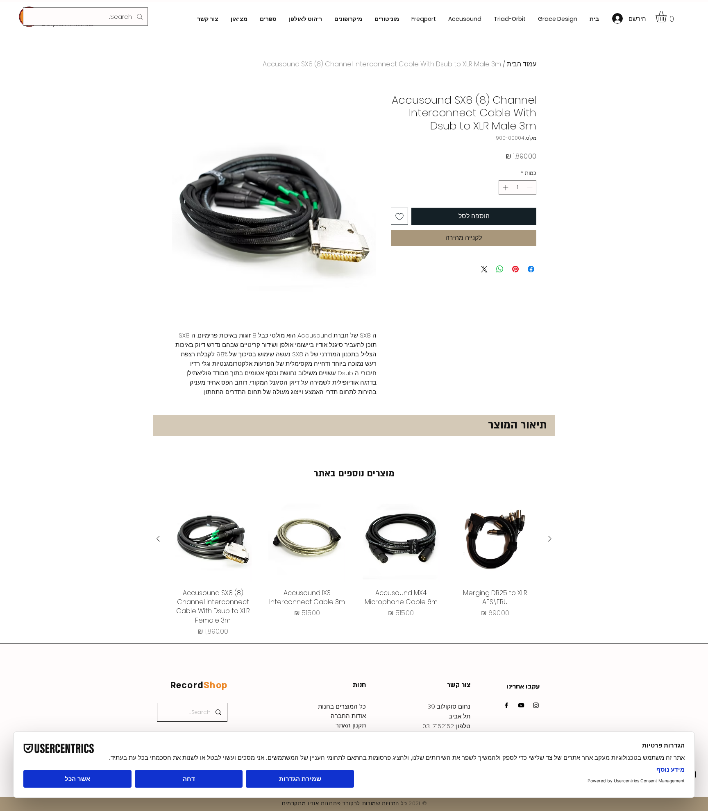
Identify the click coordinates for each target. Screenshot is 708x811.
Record (199, 685)
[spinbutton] (518, 188)
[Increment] (505, 188)
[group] (354, 566)
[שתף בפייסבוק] (531, 269)
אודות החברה (348, 715)
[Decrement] (531, 188)
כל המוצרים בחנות (342, 706)
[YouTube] (521, 705)
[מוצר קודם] (550, 539)
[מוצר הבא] (158, 539)
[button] (668, 16)
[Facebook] (506, 705)
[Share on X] (484, 269)
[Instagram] (536, 705)
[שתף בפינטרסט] (515, 269)
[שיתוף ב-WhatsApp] (500, 269)
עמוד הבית (521, 64)
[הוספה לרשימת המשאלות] (399, 216)
